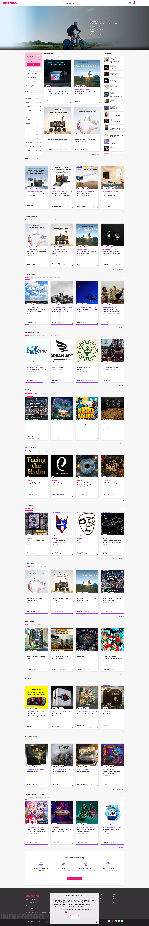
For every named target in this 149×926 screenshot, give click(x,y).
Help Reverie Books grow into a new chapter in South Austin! (36, 369)
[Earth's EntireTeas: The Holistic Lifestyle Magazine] (87, 466)
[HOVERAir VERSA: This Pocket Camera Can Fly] (87, 120)
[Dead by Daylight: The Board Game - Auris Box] (36, 408)
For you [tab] (27, 219)
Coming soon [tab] (29, 508)
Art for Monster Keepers (111, 483)
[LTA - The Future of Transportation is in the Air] (62, 524)
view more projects (95, 154)
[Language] (130, 3)
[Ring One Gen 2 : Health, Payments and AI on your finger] (112, 235)
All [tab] (45, 57)
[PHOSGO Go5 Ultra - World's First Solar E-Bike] (87, 73)
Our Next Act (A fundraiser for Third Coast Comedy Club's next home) (36, 311)
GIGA (78, 540)
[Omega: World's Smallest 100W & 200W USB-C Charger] (112, 177)
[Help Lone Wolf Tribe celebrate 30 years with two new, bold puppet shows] (112, 292)
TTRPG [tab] (40, 393)
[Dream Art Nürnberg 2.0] (62, 350)
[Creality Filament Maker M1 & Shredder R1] (36, 177)
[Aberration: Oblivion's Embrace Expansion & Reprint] (62, 408)
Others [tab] (53, 393)
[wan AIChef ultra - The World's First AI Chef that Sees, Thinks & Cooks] (57, 73)
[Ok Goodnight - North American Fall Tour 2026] (62, 292)
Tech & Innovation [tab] (52, 57)
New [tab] (35, 508)
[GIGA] (87, 524)
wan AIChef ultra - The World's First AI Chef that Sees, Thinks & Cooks (57, 94)
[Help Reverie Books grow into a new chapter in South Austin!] (36, 350)
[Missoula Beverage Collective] (87, 350)
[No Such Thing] (62, 466)
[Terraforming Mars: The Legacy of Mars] (62, 639)
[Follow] (28, 477)
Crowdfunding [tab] (41, 219)
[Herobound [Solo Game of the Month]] (87, 408)
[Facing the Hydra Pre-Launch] (36, 466)
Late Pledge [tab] (49, 219)
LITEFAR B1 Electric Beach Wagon (57, 139)
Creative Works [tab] (62, 57)
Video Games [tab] (46, 393)
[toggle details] (71, 103)
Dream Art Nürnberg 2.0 (60, 367)
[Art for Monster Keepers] (112, 466)
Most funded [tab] (35, 566)
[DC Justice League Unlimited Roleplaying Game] (112, 639)
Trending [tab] (27, 566)
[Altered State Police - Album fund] (87, 292)
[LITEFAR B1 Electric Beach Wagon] (57, 120)
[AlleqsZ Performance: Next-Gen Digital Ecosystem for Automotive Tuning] (112, 524)
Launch (33, 64)
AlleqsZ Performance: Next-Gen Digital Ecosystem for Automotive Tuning (112, 542)
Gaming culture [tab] (63, 162)
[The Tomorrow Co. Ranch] (112, 350)
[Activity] (134, 3)
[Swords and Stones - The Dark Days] (112, 408)
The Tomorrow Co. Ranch (111, 367)
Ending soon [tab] (57, 219)
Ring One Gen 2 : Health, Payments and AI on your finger (111, 253)
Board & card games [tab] (31, 393)
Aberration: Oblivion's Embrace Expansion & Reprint (59, 427)
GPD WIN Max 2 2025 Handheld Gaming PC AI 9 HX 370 (61, 196)
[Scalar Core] (87, 639)
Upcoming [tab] (33, 219)
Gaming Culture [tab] (71, 57)
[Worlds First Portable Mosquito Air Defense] (87, 177)
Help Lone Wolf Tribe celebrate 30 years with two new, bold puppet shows (112, 311)
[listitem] (33, 95)
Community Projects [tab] (53, 162)
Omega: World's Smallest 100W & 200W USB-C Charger (111, 196)
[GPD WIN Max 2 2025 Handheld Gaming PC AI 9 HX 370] (62, 177)
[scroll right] (99, 57)
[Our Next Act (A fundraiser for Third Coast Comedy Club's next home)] (36, 292)
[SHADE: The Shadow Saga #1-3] (36, 524)
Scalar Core (81, 656)
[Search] (65, 3)
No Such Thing (57, 483)
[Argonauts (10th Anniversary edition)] (36, 639)
